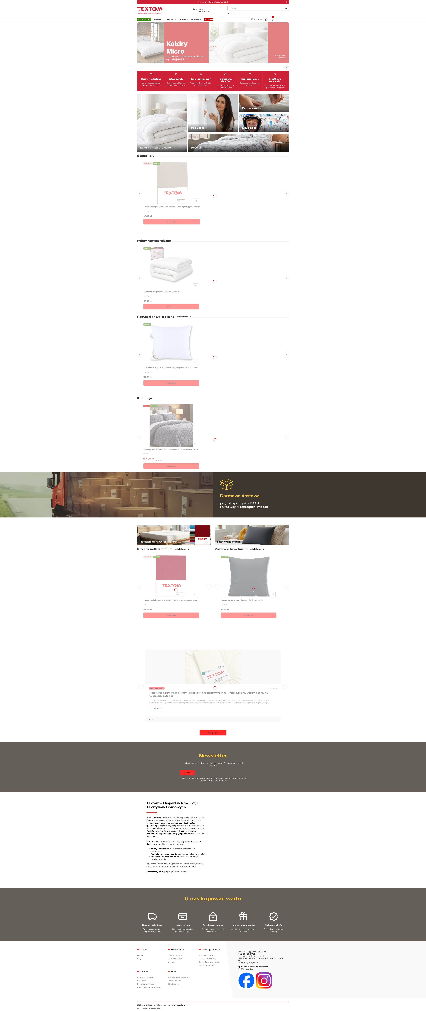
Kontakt (140, 955)
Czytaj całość (156, 708)
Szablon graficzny (148, 1008)
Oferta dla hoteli (174, 981)
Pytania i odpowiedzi (145, 977)
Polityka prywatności (145, 984)
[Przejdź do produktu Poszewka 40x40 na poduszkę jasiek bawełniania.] (248, 576)
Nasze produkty (157, 688)
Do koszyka (171, 222)
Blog (139, 959)
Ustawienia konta (175, 959)
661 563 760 (200, 9)
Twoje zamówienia (175, 955)
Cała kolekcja (182, 317)
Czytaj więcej (213, 733)
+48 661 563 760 (246, 954)
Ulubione (171, 962)
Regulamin (203, 778)
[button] (287, 2)
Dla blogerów (173, 984)
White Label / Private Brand (179, 977)
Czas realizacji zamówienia (209, 962)
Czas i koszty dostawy (207, 959)
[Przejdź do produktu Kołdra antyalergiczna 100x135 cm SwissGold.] (171, 268)
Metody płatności (206, 955)
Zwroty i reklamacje (207, 965)
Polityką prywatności (220, 780)
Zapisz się (187, 773)
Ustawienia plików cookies (148, 987)
